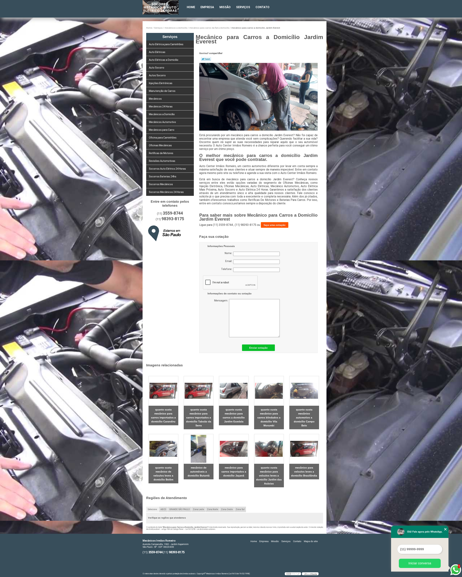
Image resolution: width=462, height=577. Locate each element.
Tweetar (206, 59)
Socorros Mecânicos (161, 184)
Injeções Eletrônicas (160, 83)
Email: (229, 261)
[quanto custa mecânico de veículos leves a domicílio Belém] (163, 449)
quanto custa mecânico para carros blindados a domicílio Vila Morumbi (268, 417)
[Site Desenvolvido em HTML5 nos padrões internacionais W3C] (293, 573)
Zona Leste (198, 509)
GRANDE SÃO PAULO (179, 509)
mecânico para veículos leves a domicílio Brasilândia (304, 471)
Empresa (207, 7)
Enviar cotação (258, 347)
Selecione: (152, 509)
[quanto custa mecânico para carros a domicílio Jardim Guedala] (234, 391)
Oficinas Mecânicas (160, 145)
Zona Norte (212, 509)
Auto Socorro (156, 67)
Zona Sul (240, 509)
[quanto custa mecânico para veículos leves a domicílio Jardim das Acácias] (269, 449)
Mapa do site (311, 541)
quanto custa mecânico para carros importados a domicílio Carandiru (163, 415)
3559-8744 (173, 213)
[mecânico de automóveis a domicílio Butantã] (198, 449)
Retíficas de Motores (161, 153)
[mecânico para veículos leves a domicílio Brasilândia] (304, 449)
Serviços (243, 7)
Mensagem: (236, 318)
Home (191, 7)
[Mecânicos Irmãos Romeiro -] (163, 7)
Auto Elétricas (157, 52)
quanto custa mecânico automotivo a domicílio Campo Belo (304, 417)
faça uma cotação (275, 224)
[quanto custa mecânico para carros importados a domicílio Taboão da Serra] (198, 391)
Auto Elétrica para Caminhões (166, 44)
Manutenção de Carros (162, 91)
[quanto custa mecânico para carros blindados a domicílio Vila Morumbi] (269, 391)
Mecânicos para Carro (161, 129)
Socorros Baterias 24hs (162, 176)
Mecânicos (155, 98)
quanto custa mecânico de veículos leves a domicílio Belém (163, 473)
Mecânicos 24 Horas (161, 106)
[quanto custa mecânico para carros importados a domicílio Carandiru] (163, 391)
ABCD (163, 509)
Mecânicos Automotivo (162, 122)
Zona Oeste (227, 509)
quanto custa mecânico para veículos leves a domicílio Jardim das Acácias (269, 475)
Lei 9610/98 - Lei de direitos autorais (200, 529)
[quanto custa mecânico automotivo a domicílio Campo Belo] (304, 391)
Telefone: (227, 269)
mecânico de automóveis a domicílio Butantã (199, 471)
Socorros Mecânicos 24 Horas (166, 192)
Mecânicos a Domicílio (162, 114)
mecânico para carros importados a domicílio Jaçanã (233, 471)
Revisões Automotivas (162, 160)
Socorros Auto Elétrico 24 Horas (167, 168)
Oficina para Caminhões (162, 137)
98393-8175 (173, 218)
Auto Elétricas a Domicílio (163, 59)
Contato (262, 7)
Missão (225, 7)
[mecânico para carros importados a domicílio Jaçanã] (234, 449)
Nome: (229, 253)
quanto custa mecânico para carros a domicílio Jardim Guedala (234, 415)
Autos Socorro (157, 75)
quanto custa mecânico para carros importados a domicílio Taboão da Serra (198, 417)
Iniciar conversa (419, 563)
